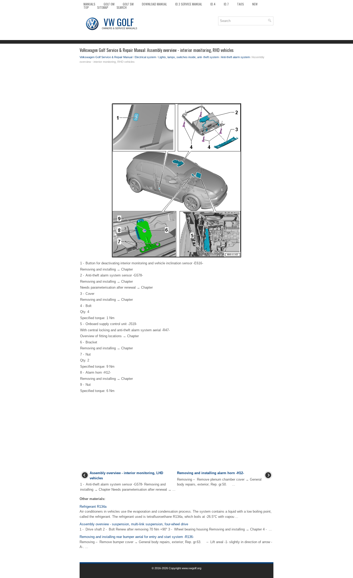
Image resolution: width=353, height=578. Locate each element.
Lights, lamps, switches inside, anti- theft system (188, 57)
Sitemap (102, 7)
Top (86, 7)
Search (122, 7)
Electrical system (145, 57)
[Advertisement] (176, 84)
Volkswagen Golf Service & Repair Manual (106, 57)
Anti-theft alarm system (235, 57)
